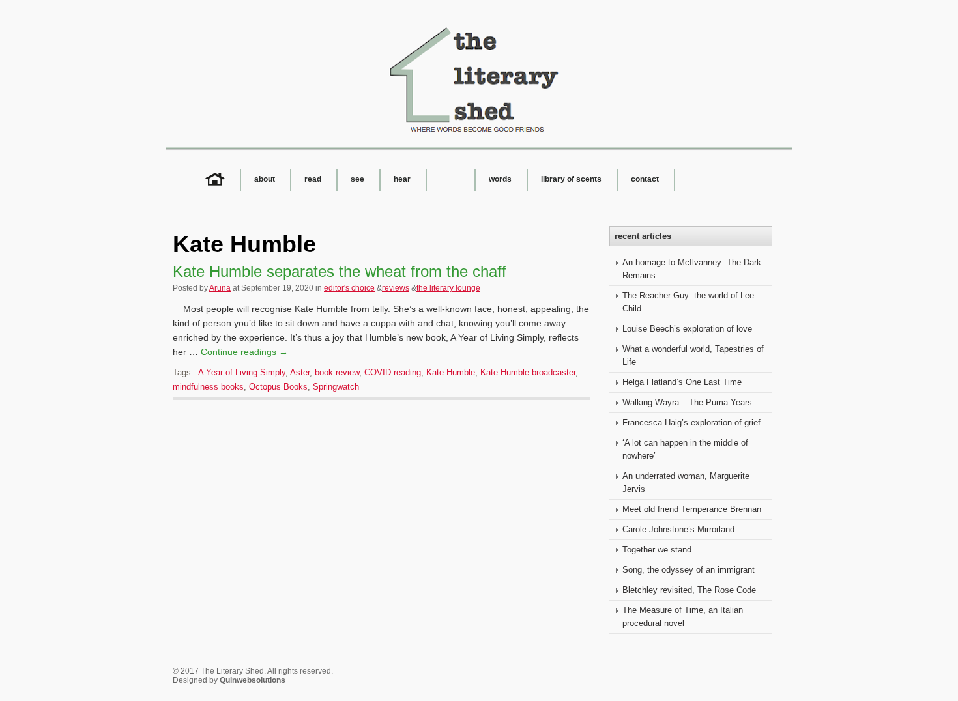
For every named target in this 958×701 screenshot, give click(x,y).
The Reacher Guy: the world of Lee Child (688, 302)
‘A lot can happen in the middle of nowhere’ (685, 449)
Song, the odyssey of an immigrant (688, 570)
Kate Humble (450, 372)
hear (402, 179)
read (312, 179)
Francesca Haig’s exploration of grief (691, 422)
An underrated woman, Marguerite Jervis (685, 482)
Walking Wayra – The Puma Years (687, 402)
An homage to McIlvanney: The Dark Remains (691, 268)
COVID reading (392, 372)
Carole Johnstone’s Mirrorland (678, 529)
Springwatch (336, 387)
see (357, 179)
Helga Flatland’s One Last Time (682, 382)
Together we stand (656, 549)
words (500, 179)
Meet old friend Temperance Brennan (691, 509)
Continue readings (244, 352)
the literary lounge (448, 288)
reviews (395, 288)
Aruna (220, 288)
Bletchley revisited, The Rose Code (689, 590)
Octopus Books (278, 387)
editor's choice (349, 288)
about (264, 179)
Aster (300, 372)
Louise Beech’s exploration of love (687, 329)
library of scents (571, 179)
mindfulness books (208, 387)
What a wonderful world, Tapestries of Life (693, 355)
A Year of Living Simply (241, 372)
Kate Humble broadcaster (527, 372)
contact (645, 179)
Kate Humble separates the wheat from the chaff (339, 271)
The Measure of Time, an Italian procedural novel (682, 616)
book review (337, 372)
